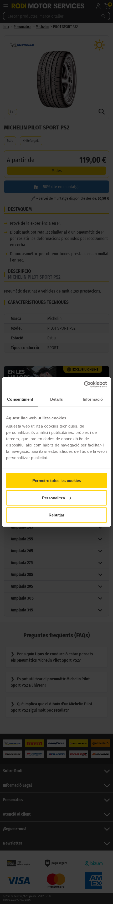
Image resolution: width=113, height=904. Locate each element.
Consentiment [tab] (20, 399)
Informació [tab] (93, 399)
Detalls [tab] (56, 399)
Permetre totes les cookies (56, 480)
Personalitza (53, 497)
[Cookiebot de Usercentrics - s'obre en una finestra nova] (84, 384)
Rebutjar (56, 515)
